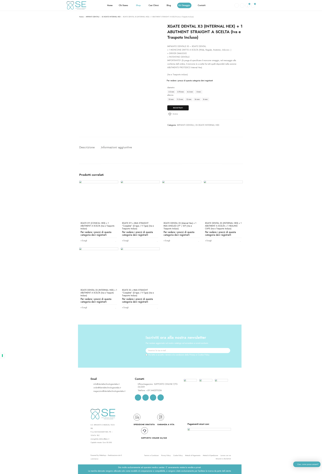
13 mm (188, 99)
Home (81, 16)
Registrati (178, 108)
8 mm (205, 99)
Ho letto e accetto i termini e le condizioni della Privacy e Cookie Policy (178, 354)
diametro (171, 87)
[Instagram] (145, 397)
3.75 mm (180, 92)
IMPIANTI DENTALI (92, 16)
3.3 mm (171, 92)
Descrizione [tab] (87, 147)
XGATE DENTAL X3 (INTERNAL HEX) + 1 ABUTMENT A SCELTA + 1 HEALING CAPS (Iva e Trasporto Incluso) (223, 226)
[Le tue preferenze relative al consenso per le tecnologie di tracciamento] (2, 355)
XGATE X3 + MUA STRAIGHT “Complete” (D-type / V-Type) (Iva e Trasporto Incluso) (138, 293)
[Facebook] (138, 397)
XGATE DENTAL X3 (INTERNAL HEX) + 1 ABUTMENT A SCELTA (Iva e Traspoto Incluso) (98, 293)
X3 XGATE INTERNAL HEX (111, 16)
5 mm (199, 92)
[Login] (242, 5)
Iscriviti (227, 355)
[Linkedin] (153, 397)
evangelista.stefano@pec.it (100, 439)
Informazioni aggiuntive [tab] (116, 147)
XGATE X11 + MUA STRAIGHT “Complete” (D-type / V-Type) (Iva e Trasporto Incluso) (138, 226)
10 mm (171, 99)
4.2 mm (190, 92)
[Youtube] (160, 397)
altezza (170, 95)
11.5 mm (180, 99)
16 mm (197, 99)
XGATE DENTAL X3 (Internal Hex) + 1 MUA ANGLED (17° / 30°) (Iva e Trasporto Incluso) (180, 226)
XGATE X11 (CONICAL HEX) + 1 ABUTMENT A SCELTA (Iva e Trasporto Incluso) (97, 226)
